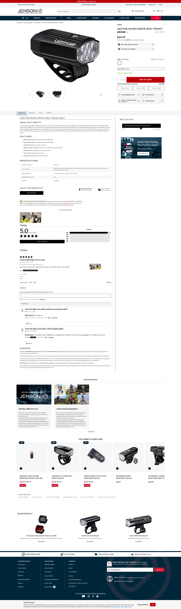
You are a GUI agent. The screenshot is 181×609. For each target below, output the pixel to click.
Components (82, 18)
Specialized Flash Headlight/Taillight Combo (41, 536)
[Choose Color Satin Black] (119, 63)
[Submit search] (119, 11)
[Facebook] (93, 596)
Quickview (41, 541)
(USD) (161, 4)
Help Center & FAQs (24, 579)
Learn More (162, 83)
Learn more (43, 299)
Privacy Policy (128, 606)
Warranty (20, 586)
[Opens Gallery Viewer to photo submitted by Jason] (25, 217)
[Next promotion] (112, 5)
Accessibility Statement (51, 579)
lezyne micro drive (37, 497)
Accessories (109, 18)
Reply (49, 317)
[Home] (30, 11)
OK (153, 604)
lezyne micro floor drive (87, 497)
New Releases (51, 18)
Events (70, 568)
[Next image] (101, 94)
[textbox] (65, 295)
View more (91, 431)
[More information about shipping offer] (153, 44)
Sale (157, 18)
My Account (21, 564)
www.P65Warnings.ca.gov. (67, 205)
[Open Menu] (51, 11)
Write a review (31, 193)
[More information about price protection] (162, 101)
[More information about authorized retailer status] (153, 49)
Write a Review (42, 241)
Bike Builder (140, 18)
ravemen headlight (23, 497)
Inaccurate (54, 317)
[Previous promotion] (65, 5)
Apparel (95, 18)
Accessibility (48, 586)
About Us (71, 564)
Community (47, 571)
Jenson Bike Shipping (75, 579)
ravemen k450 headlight (53, 497)
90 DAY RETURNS (89, 4)
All (27, 18)
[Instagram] (89, 596)
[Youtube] (84, 596)
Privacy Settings (143, 604)
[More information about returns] (162, 95)
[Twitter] (97, 596)
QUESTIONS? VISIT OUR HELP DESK (135, 4)
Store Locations (49, 568)
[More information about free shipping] (138, 95)
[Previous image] (30, 94)
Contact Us (152, 4)
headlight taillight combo (70, 497)
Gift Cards (21, 571)
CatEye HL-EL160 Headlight (90, 536)
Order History (22, 568)
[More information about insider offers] (138, 101)
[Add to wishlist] (163, 25)
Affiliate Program (49, 564)
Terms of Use (116, 606)
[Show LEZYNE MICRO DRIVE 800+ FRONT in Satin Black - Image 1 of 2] (40, 94)
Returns (20, 583)
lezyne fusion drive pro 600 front (107, 497)
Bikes (69, 18)
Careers (71, 576)
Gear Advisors (73, 571)
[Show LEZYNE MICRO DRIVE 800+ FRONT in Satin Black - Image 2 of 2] (57, 94)
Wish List (20, 575)
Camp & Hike (124, 18)
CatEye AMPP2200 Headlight (138, 536)
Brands (37, 18)
